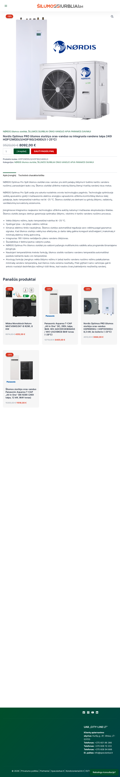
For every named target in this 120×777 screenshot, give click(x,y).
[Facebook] (84, 712)
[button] (112, 16)
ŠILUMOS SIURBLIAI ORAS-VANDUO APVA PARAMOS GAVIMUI (59, 131)
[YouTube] (92, 712)
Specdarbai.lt (57, 771)
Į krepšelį (21, 151)
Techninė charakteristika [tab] (31, 175)
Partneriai (44, 771)
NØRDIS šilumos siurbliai (15, 131)
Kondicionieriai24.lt (75, 771)
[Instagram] (88, 712)
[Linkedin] (97, 712)
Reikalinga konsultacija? (104, 772)
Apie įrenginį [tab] (9, 175)
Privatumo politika (29, 771)
